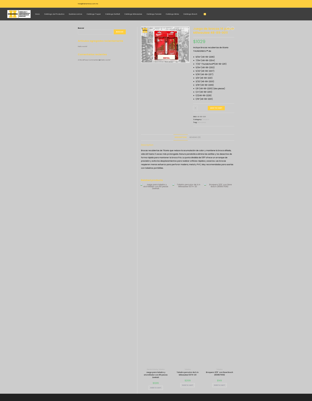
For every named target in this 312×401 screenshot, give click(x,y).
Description (181, 137)
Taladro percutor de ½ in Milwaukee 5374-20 (188, 373)
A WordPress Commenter (88, 60)
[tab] (180, 137)
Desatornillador (152, 369)
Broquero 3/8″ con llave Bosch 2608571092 (219, 373)
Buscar (81, 28)
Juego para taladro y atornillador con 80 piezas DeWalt (156, 375)
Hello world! (82, 46)
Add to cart (216, 108)
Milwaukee (201, 122)
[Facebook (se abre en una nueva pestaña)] (232, 4)
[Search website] (211, 14)
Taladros (205, 119)
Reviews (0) (195, 137)
